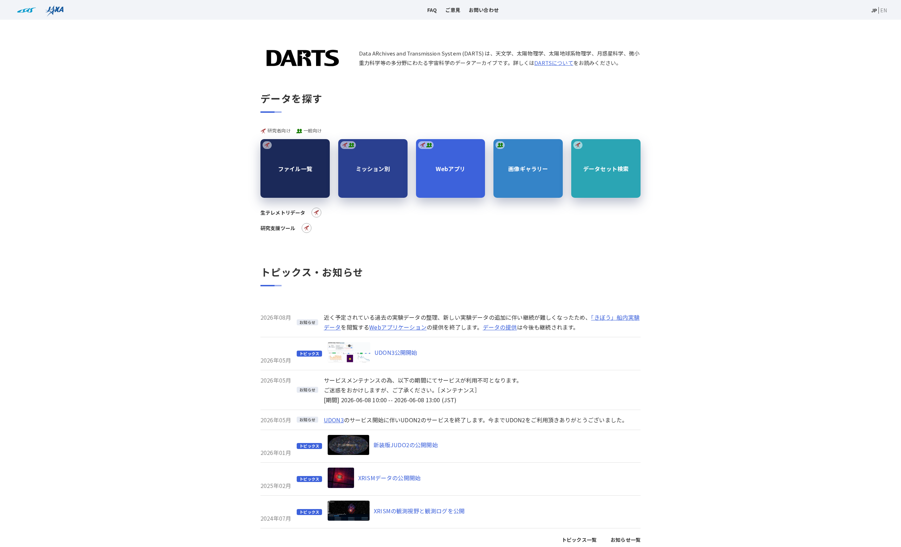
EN (883, 10)
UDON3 (334, 420)
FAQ (432, 9)
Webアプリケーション (398, 327)
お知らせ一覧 (626, 539)
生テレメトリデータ (282, 212)
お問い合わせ (484, 9)
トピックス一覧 (579, 539)
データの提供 (500, 327)
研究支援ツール (277, 228)
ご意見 (452, 9)
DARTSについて (553, 62)
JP (874, 10)
